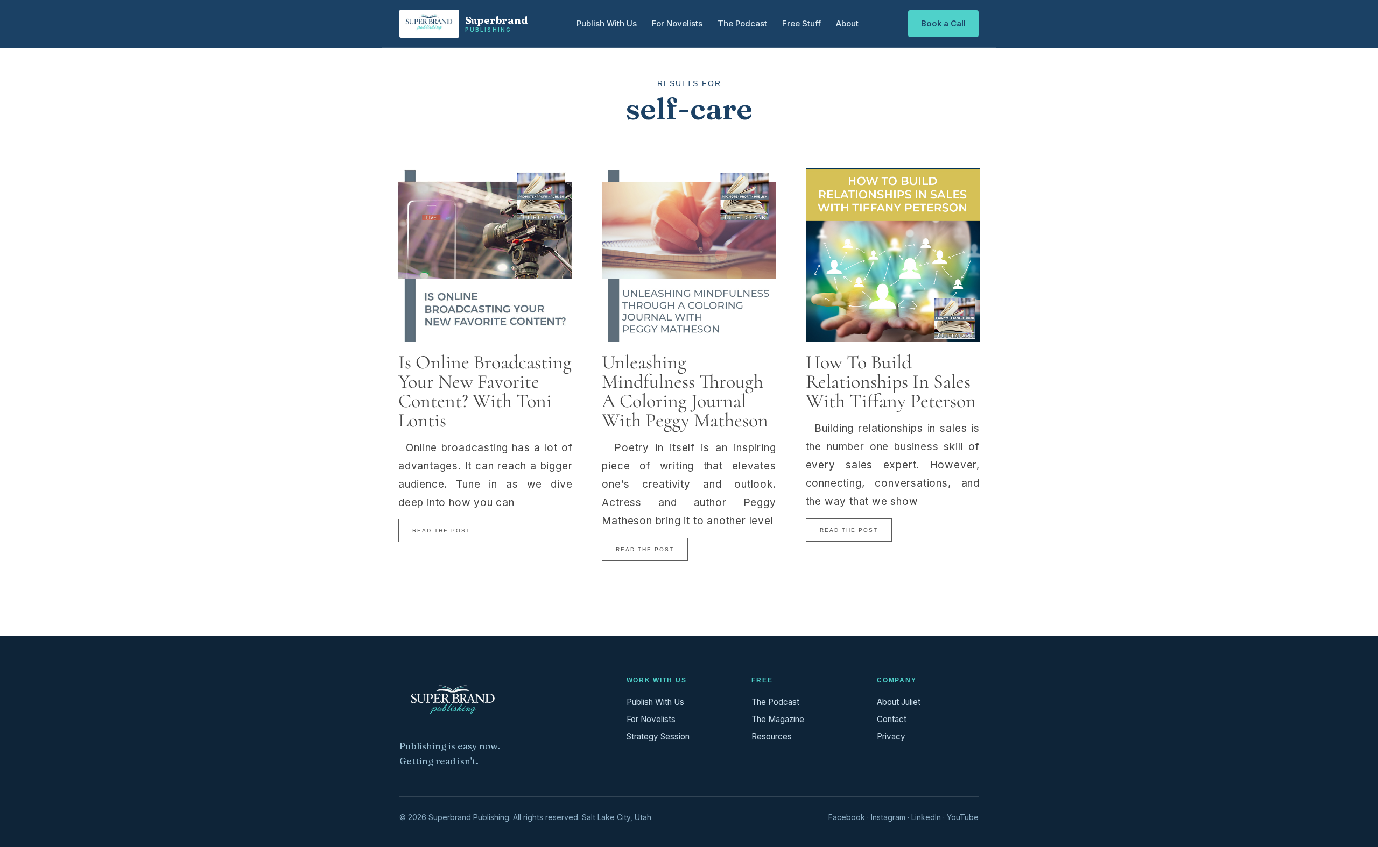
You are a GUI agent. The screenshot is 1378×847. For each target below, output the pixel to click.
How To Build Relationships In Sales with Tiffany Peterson (891, 381)
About (847, 23)
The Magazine (777, 719)
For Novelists (677, 23)
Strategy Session (658, 736)
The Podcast (742, 23)
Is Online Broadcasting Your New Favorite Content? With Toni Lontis (485, 391)
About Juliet (898, 702)
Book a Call (943, 24)
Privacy (891, 736)
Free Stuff (801, 23)
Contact (891, 719)
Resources (771, 736)
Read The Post (441, 530)
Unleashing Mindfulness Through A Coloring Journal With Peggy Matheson (685, 391)
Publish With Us (606, 23)
